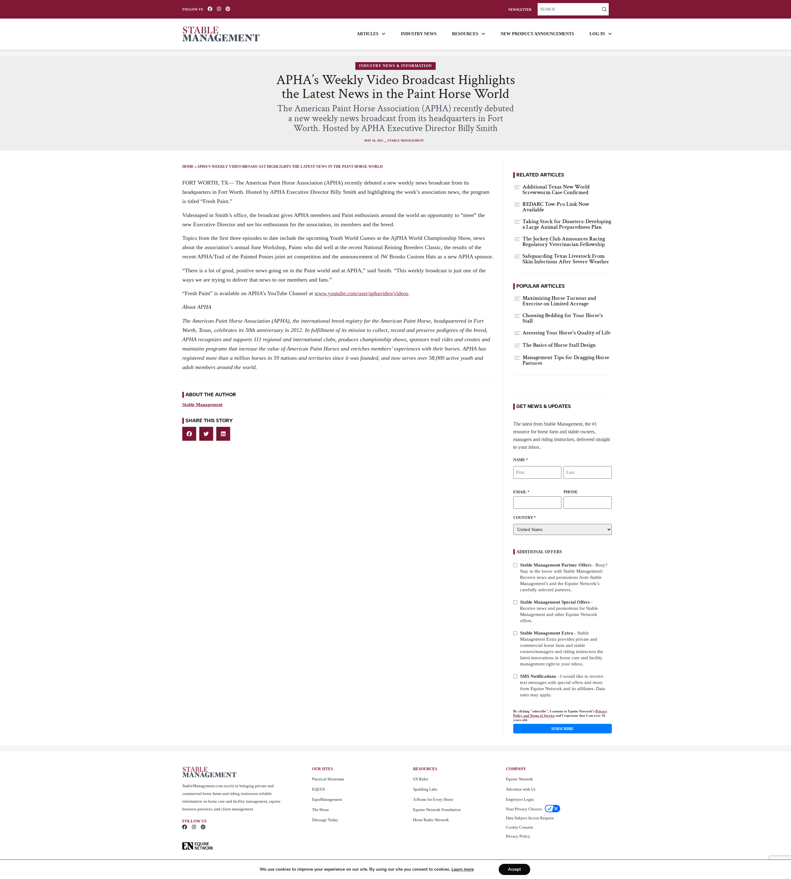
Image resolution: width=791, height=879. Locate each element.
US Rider (420, 779)
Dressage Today (325, 819)
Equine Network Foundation (437, 809)
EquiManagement (327, 799)
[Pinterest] (228, 8)
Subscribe (562, 728)
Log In (597, 34)
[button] (189, 434)
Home (188, 166)
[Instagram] (219, 8)
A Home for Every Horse (433, 799)
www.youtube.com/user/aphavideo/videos (361, 293)
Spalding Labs (425, 789)
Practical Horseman (328, 779)
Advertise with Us (520, 789)
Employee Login (520, 799)
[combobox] (569, 9)
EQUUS (318, 789)
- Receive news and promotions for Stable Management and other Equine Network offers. (559, 611)
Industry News (419, 34)
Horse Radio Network (431, 819)
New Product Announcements (537, 34)
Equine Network (519, 779)
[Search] (604, 9)
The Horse (320, 809)
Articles (368, 34)
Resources (465, 34)
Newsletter (519, 9)
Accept (514, 869)
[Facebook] (210, 8)
